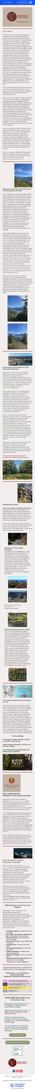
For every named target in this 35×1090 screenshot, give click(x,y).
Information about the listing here (14, 456)
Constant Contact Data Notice (25, 1080)
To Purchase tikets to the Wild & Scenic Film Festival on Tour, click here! (16, 750)
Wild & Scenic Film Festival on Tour (16, 1003)
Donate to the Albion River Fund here (15, 457)
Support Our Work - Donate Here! (17, 1042)
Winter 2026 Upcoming (14, 997)
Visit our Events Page (17, 1035)
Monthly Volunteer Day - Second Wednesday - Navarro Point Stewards (15, 1018)
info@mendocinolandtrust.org (13, 159)
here (28, 843)
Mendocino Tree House (18, 801)
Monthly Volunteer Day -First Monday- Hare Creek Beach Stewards (16, 1026)
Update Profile (13, 1080)
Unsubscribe (6, 1080)
